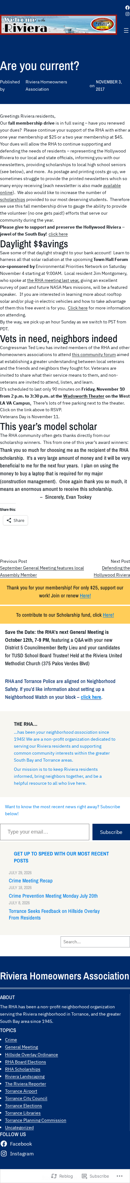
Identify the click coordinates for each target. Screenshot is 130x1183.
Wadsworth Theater (83, 396)
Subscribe (111, 832)
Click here (78, 308)
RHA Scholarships (22, 1069)
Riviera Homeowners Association (64, 976)
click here (58, 234)
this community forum (94, 354)
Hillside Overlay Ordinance (31, 1054)
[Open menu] (126, 30)
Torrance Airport (21, 1091)
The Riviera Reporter (25, 1084)
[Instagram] (127, 13)
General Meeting (21, 1047)
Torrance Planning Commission (35, 1120)
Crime (11, 1040)
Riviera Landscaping (24, 1076)
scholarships (12, 199)
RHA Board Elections (25, 1062)
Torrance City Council (26, 1098)
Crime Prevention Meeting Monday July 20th (53, 896)
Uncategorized (19, 1127)
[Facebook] (127, 7)
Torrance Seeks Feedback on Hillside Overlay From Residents (54, 914)
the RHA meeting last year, (53, 280)
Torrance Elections (23, 1105)
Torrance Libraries (23, 1113)
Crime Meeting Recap (31, 880)
